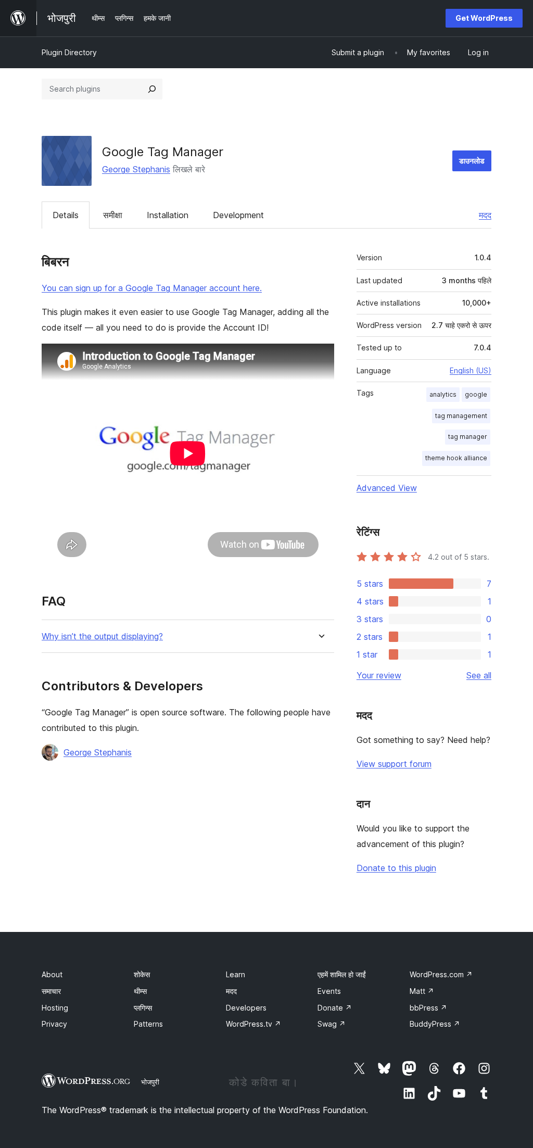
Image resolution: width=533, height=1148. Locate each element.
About (52, 974)
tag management (461, 416)
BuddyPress (435, 1023)
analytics (442, 394)
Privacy (54, 1023)
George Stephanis (136, 169)
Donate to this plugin (396, 868)
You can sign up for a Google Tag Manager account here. (152, 288)
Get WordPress (484, 18)
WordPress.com (441, 974)
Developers (246, 1007)
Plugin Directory (69, 52)
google (476, 394)
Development (238, 215)
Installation (167, 215)
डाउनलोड (472, 160)
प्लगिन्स (143, 1007)
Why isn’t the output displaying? (102, 636)
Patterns (148, 1023)
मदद (485, 215)
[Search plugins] (152, 89)
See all (478, 675)
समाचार (51, 991)
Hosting (55, 1007)
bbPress (428, 1007)
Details (66, 215)
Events (329, 991)
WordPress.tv (253, 1023)
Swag (332, 1023)
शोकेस (142, 974)
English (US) (470, 370)
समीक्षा (112, 215)
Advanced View (387, 488)
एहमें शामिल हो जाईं (342, 974)
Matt (422, 991)
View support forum (394, 764)
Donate (335, 1007)
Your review (379, 675)
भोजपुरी (150, 1082)
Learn (235, 974)
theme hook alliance (456, 458)
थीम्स (140, 991)
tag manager (467, 436)
